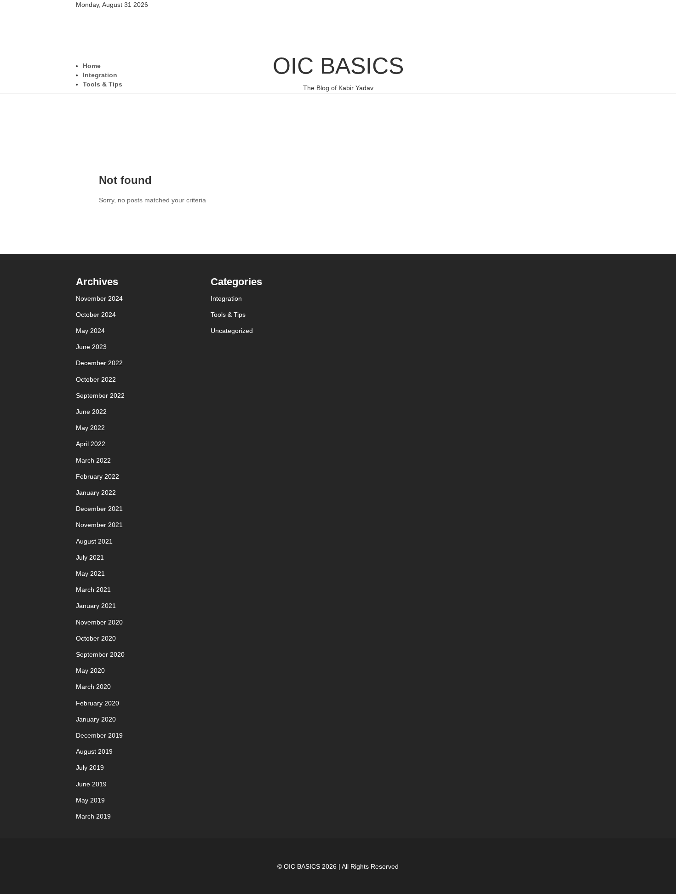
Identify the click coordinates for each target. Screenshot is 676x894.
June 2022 (91, 411)
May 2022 (90, 427)
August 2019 (94, 751)
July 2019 (90, 767)
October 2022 (96, 379)
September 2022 (100, 395)
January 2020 (96, 719)
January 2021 (96, 605)
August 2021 (94, 541)
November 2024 (99, 298)
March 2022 (93, 460)
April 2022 (90, 443)
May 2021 (90, 573)
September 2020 (100, 654)
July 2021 (90, 557)
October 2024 (96, 314)
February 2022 (97, 476)
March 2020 (93, 686)
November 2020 (99, 622)
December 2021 (99, 508)
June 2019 (91, 784)
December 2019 (99, 735)
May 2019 (90, 800)
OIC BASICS (338, 72)
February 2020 (97, 703)
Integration (100, 75)
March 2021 (93, 589)
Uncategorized (232, 330)
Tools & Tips (102, 84)
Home (92, 65)
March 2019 (93, 816)
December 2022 (99, 363)
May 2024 (90, 330)
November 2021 (99, 524)
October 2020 (96, 638)
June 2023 (91, 346)
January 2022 (96, 492)
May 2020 (90, 670)
